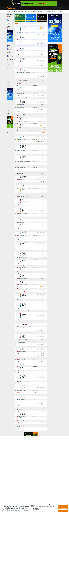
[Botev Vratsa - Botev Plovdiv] (31, 109)
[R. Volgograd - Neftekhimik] (31, 375)
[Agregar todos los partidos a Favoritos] (16, 26)
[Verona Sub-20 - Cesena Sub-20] (31, 253)
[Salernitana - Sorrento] (31, 248)
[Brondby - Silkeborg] (31, 137)
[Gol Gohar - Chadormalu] (31, 209)
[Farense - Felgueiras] (31, 353)
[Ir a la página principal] (13, 8)
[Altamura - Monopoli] (31, 244)
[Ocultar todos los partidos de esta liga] (46, 26)
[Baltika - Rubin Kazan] (31, 368)
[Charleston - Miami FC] (31, 163)
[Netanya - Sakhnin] (31, 220)
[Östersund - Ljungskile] (31, 401)
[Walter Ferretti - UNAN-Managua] (31, 324)
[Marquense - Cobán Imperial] (31, 190)
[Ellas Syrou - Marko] (31, 186)
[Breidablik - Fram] (31, 215)
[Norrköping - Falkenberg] (31, 406)
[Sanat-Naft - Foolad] (31, 211)
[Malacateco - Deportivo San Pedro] (31, 192)
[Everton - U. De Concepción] (31, 119)
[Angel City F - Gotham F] (31, 169)
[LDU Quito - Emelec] (31, 141)
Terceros (8, 511)
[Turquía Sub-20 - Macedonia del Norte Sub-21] (31, 319)
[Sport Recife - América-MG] (31, 102)
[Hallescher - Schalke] (31, 65)
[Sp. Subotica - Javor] (31, 388)
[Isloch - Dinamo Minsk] (31, 87)
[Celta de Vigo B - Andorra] (31, 157)
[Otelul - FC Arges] (31, 364)
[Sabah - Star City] (31, 282)
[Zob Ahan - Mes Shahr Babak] (31, 206)
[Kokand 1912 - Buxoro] (31, 429)
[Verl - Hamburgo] (31, 61)
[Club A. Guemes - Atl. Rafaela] (31, 34)
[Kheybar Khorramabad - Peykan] (31, 202)
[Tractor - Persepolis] (31, 200)
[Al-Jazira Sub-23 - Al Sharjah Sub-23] (31, 146)
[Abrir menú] (61, 8)
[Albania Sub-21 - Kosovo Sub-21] (31, 315)
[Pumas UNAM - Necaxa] (31, 286)
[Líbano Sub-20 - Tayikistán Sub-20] (31, 304)
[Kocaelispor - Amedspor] (31, 418)
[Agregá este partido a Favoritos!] (16, 28)
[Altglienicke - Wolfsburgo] (31, 59)
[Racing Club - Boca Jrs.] (31, 28)
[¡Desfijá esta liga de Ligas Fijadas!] (30, 26)
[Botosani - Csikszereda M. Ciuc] (31, 361)
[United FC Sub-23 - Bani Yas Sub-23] (31, 148)
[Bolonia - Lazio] (31, 52)
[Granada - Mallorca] (31, 159)
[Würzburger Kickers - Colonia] (31, 63)
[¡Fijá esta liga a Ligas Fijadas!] (25, 57)
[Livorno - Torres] (31, 237)
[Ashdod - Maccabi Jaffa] (31, 224)
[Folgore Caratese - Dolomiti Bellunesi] (31, 233)
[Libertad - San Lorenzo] (31, 337)
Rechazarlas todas (63, 508)
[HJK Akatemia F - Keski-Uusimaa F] (31, 177)
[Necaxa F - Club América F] (31, 295)
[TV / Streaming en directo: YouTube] (35, 392)
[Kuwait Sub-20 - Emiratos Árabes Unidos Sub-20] (31, 302)
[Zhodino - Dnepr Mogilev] (31, 89)
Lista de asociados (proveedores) (35, 509)
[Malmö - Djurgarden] (31, 397)
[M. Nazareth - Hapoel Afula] (31, 229)
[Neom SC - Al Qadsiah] (31, 74)
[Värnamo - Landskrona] (31, 403)
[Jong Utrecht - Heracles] (31, 330)
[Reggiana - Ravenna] (31, 240)
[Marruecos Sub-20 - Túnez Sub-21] (31, 313)
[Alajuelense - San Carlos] (31, 133)
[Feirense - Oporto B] (31, 355)
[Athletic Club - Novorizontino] (31, 100)
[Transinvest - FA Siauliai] (31, 269)
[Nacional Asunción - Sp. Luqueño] (31, 335)
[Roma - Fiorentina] (31, 54)
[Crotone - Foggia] (31, 246)
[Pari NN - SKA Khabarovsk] (31, 379)
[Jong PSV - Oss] (31, 328)
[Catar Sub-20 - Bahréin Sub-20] (31, 308)
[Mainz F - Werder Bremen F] (31, 70)
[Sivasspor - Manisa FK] (31, 423)
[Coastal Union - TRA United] (31, 414)
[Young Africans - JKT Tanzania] (31, 412)
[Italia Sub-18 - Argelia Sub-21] (31, 317)
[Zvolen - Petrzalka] (31, 152)
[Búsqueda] (53, 8)
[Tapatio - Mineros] (31, 291)
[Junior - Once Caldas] (31, 125)
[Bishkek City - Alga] (31, 261)
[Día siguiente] (46, 23)
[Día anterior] (39, 23)
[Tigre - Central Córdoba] (31, 30)
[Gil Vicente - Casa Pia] (31, 349)
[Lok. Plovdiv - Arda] (31, 112)
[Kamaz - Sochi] (31, 372)
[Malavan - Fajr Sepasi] (31, 204)
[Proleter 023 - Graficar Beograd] (31, 384)
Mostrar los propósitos (63, 510)
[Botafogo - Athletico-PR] (31, 95)
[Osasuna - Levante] (31, 41)
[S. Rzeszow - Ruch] (31, 344)
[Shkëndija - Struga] (31, 276)
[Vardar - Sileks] (31, 274)
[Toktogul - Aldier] (31, 263)
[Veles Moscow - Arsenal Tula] (31, 377)
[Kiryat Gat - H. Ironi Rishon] (31, 226)
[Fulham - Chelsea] (31, 48)
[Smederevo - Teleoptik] (31, 386)
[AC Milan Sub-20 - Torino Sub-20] (31, 255)
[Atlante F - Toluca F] (31, 297)
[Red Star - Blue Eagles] (31, 392)
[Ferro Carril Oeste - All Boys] (31, 37)
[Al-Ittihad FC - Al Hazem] (31, 76)
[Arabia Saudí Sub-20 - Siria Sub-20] (31, 306)
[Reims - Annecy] (31, 181)
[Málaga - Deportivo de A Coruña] (31, 43)
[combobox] (42, 23)
